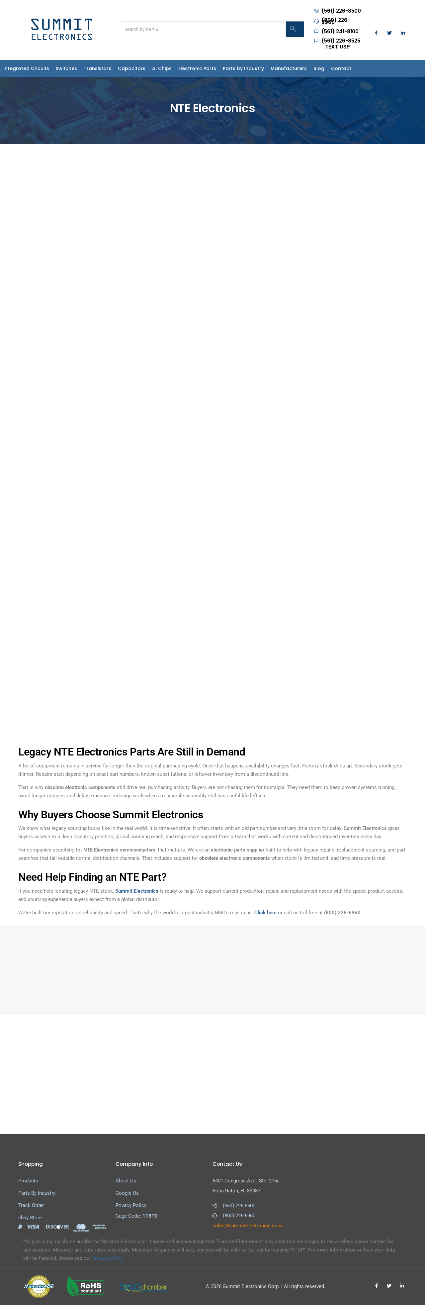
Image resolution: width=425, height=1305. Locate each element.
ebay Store (30, 1218)
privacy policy (107, 1258)
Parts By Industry (36, 1193)
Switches (76, 68)
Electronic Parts (207, 68)
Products (28, 1181)
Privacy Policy (131, 1205)
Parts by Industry (263, 68)
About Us (126, 1181)
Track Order (31, 1205)
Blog (358, 68)
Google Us (127, 1193)
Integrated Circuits (26, 68)
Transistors (107, 68)
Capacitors (141, 68)
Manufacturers (318, 68)
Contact (381, 68)
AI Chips (172, 68)
